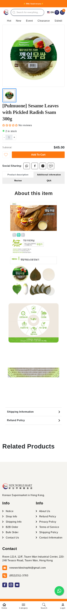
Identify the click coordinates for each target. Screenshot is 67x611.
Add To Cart (38, 154)
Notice (9, 511)
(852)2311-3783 (18, 575)
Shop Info (11, 516)
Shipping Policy (48, 532)
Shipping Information (20, 411)
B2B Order (11, 527)
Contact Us (12, 537)
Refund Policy (16, 420)
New (18, 20)
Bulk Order (12, 532)
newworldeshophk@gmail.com (27, 567)
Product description (17, 175)
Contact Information (50, 537)
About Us (44, 511)
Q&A (49, 180)
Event (29, 20)
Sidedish (60, 20)
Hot (9, 20)
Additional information (49, 175)
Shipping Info (13, 521)
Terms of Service (48, 527)
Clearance (44, 20)
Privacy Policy (47, 521)
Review (18, 180)
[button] (10, 125)
